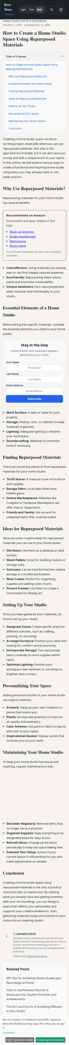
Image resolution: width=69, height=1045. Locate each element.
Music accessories (22, 232)
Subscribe (34, 398)
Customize (8, 1032)
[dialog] (34, 1030)
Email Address (14, 385)
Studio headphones (23, 236)
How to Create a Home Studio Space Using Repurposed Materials (32, 67)
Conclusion (15, 128)
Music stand (18, 246)
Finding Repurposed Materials (27, 91)
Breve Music (9, 9)
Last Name (12, 374)
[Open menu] (61, 10)
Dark (31, 9)
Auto (39, 9)
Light (23, 9)
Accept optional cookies (50, 1039)
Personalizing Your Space (24, 113)
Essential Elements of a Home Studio (30, 83)
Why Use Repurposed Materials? (28, 76)
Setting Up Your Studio (22, 106)
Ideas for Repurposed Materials (27, 98)
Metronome (18, 241)
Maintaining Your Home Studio (27, 121)
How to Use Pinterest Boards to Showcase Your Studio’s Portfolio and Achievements (31, 994)
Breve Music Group (37, 956)
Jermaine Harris (26, 933)
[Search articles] (52, 10)
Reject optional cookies (19, 1039)
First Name (12, 362)
